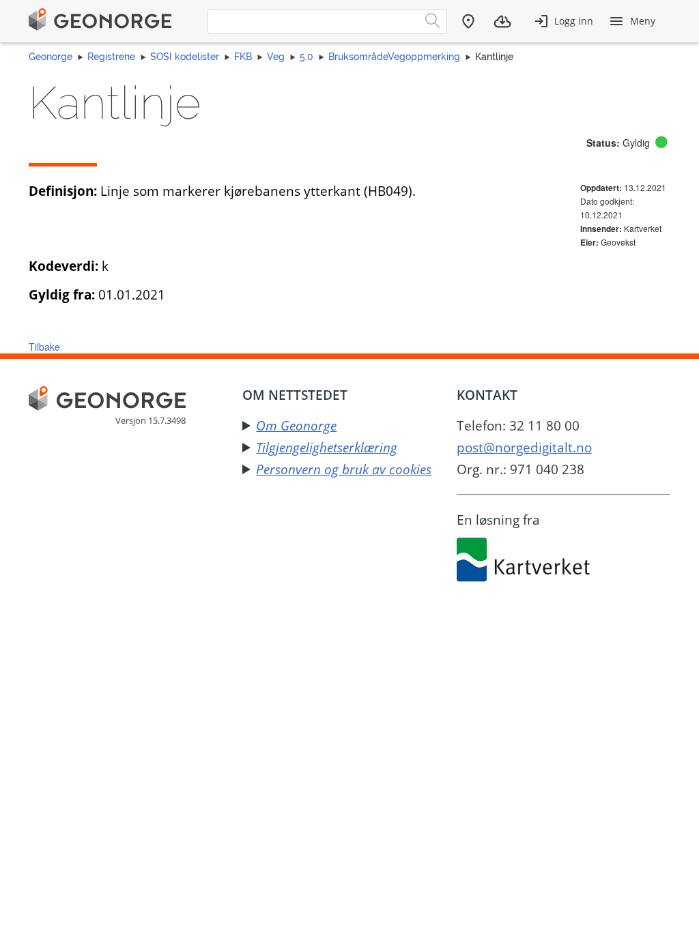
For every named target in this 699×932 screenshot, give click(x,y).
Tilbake (44, 346)
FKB (243, 56)
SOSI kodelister (184, 56)
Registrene (111, 56)
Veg (276, 56)
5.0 (306, 56)
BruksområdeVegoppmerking (394, 56)
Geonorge (50, 56)
